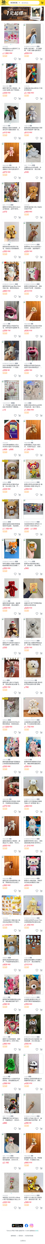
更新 (36, 1231)
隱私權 (21, 1236)
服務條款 (13, 1236)
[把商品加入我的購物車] (19, 59)
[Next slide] (20, 33)
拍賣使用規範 (29, 1236)
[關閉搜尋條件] (19, 3)
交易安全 (23, 1241)
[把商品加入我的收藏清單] (15, 59)
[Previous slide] (3, 33)
